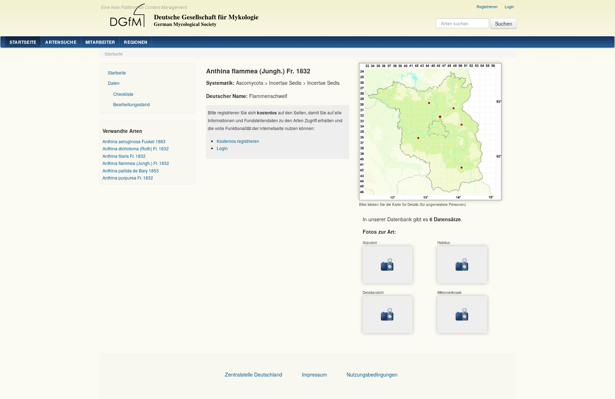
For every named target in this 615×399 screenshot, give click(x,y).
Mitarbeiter (100, 42)
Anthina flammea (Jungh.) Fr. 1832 (135, 163)
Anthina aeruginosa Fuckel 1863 (133, 141)
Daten (114, 83)
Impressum (314, 374)
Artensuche (60, 42)
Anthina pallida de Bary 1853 (130, 170)
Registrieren (487, 6)
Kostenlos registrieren (238, 141)
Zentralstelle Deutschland (253, 374)
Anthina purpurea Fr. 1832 (127, 178)
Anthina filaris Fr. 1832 (124, 156)
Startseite (23, 42)
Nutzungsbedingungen (372, 374)
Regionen (135, 42)
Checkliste (123, 94)
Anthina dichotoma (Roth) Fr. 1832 (135, 148)
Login (509, 6)
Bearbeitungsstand (131, 104)
